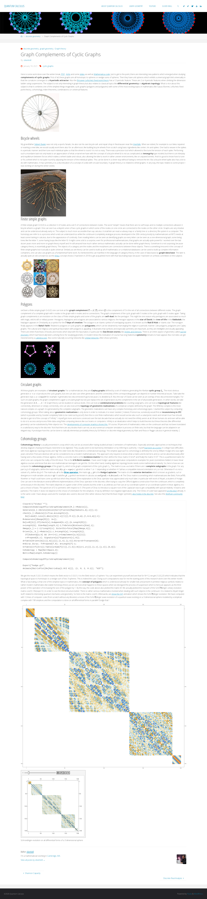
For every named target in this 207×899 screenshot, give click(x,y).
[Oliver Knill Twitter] (192, 6)
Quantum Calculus (14, 6)
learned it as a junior (153, 447)
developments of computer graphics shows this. (87, 424)
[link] (178, 6)
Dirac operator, (71, 472)
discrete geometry (33, 36)
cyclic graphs (48, 66)
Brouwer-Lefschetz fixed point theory (93, 80)
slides (82, 74)
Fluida (189, 894)
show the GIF (117, 594)
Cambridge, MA (53, 856)
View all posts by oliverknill (33, 860)
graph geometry (46, 48)
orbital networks (92, 338)
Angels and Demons (133, 331)
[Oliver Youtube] (197, 6)
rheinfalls (137, 144)
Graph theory (60, 48)
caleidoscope (41, 338)
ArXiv (68, 74)
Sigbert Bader (40, 144)
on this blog (172, 491)
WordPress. (198, 894)
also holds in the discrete (143, 494)
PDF (63, 74)
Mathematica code (102, 74)
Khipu (57, 255)
